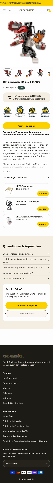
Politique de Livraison (13, 421)
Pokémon (7, 393)
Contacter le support (26, 305)
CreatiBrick (30, 479)
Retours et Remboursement (16, 436)
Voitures (7, 398)
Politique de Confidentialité (16, 426)
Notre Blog (8, 416)
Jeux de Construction (13, 403)
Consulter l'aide (26, 313)
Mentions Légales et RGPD (15, 431)
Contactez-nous (10, 383)
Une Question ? (10, 378)
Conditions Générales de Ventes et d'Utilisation (25, 441)
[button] (7, 73)
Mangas (6, 388)
